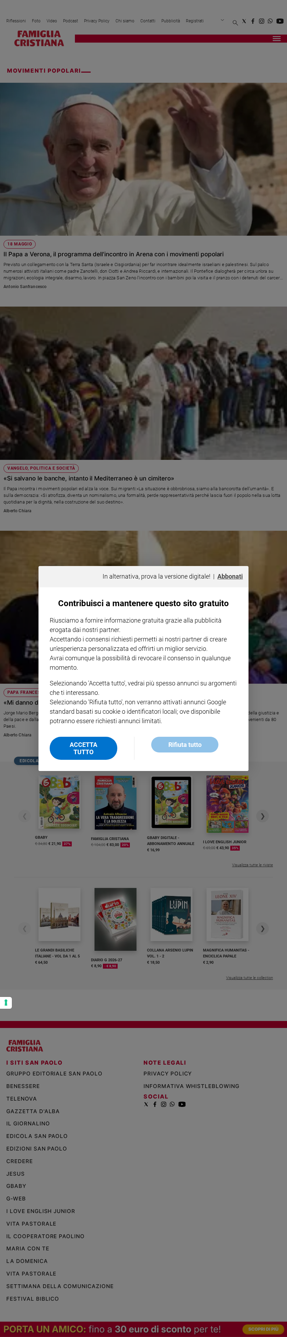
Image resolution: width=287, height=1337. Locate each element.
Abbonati (230, 576)
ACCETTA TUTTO (83, 748)
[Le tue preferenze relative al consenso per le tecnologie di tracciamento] (6, 1003)
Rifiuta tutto (185, 744)
